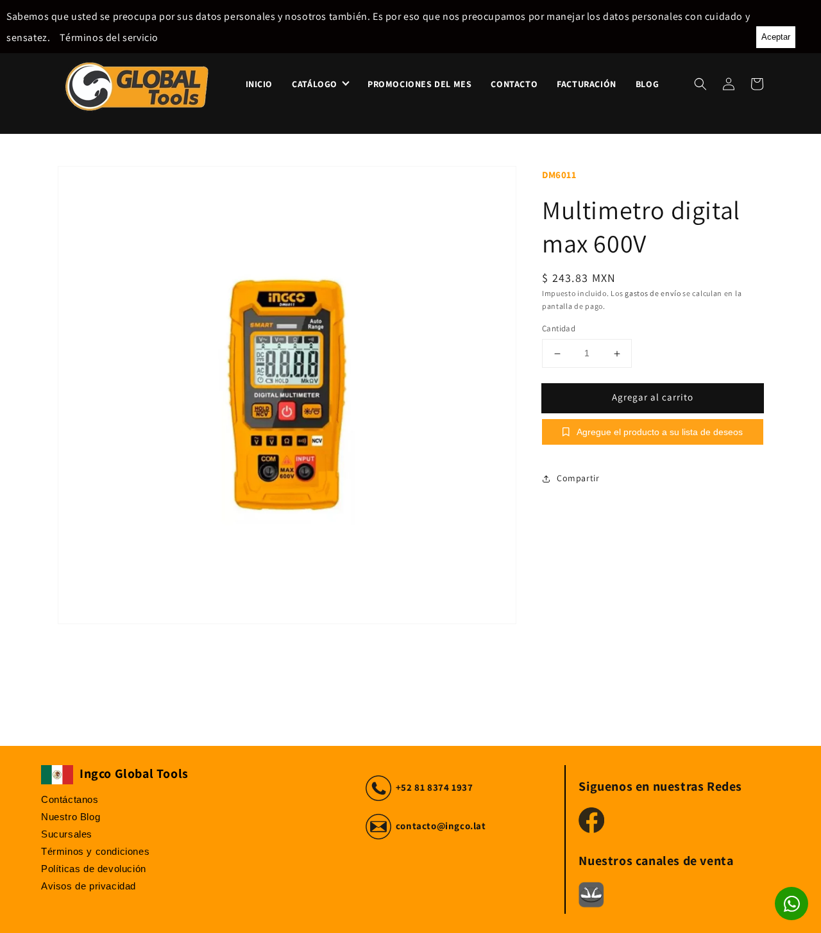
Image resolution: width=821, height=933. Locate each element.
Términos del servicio (109, 37)
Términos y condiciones (95, 851)
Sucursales (66, 834)
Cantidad (558, 329)
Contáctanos (70, 799)
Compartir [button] (578, 478)
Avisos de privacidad (88, 885)
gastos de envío (653, 293)
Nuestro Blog (70, 816)
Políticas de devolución (93, 868)
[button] (700, 84)
